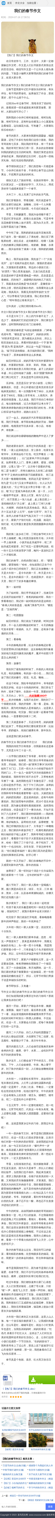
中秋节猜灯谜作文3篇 (13, 1470)
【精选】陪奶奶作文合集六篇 (40, 1500)
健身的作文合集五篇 (13, 1474)
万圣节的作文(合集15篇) (14, 1465)
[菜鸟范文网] (4, 3)
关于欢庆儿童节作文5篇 (40, 1474)
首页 (9, 3)
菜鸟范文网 (23, 1515)
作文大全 (20, 3)
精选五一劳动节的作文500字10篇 (25, 1495)
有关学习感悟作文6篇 (39, 1470)
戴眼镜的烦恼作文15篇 (40, 1483)
